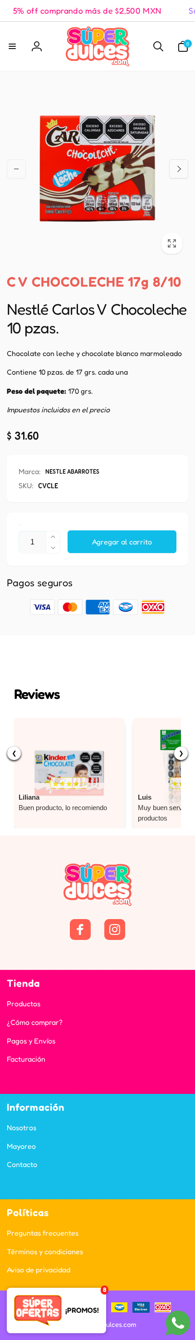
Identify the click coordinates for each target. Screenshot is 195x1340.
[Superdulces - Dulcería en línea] (97, 903)
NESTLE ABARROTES (72, 471)
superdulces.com (110, 1324)
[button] (12, 46)
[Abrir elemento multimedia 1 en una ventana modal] (97, 169)
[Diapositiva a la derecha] (178, 168)
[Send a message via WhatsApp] (178, 1322)
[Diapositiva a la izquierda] (16, 168)
